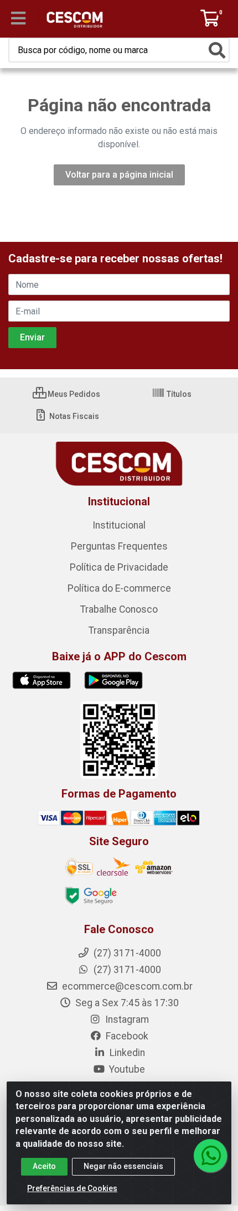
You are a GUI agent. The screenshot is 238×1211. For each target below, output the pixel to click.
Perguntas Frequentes (119, 546)
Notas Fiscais (73, 416)
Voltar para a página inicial (119, 174)
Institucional (119, 525)
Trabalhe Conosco (119, 609)
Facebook (126, 1036)
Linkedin (126, 1052)
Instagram (126, 1019)
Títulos (178, 394)
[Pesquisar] (217, 50)
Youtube (126, 1069)
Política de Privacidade (119, 567)
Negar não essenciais (123, 1166)
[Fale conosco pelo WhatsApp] (210, 1155)
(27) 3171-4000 (126, 969)
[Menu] (18, 18)
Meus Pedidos (73, 394)
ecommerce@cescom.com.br (126, 986)
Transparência (119, 630)
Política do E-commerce (119, 588)
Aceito (44, 1166)
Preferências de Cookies (72, 1188)
